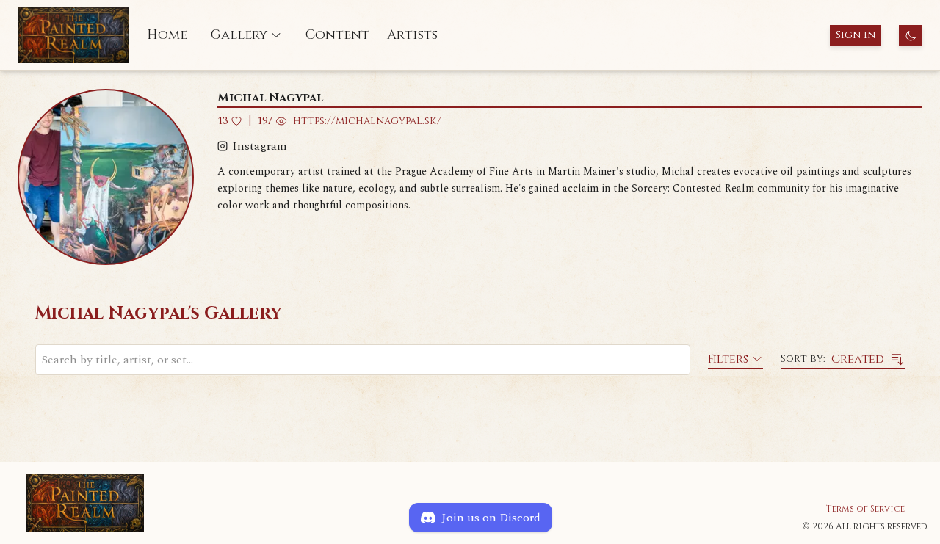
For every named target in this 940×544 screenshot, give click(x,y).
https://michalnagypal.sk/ (367, 121)
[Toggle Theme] (910, 35)
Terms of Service (865, 509)
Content (337, 35)
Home (167, 35)
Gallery (239, 35)
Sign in (855, 35)
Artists (412, 35)
